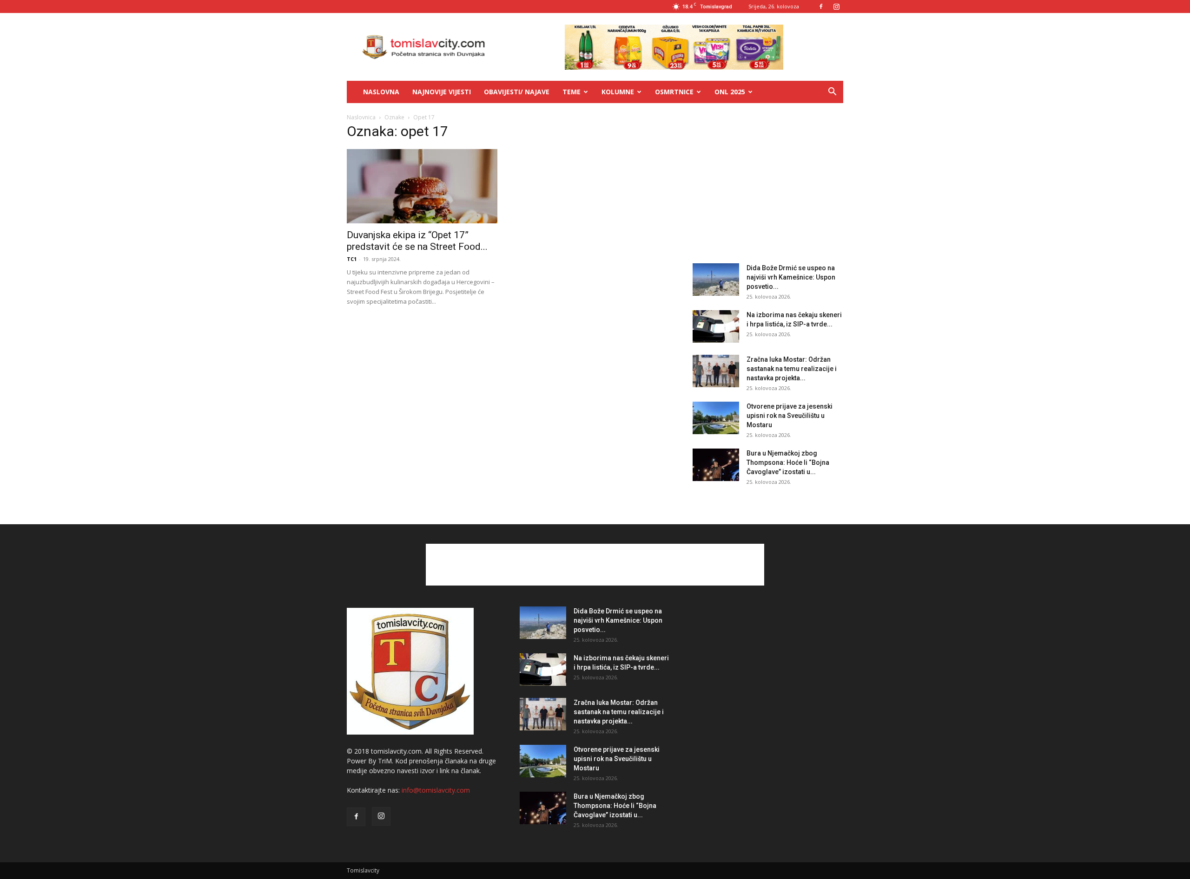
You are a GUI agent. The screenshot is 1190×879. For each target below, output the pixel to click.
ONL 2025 (729, 91)
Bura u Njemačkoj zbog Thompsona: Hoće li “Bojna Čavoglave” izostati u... (788, 462)
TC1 (352, 258)
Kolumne (618, 91)
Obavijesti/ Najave (516, 91)
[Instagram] (836, 6)
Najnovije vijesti (441, 91)
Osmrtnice (674, 91)
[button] (832, 92)
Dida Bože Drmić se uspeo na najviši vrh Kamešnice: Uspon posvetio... (791, 277)
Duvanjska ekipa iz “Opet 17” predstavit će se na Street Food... (417, 240)
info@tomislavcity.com (436, 790)
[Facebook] (821, 6)
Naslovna (381, 91)
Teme (571, 91)
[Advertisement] (768, 185)
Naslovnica (361, 117)
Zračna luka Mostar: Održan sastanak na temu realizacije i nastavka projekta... (792, 369)
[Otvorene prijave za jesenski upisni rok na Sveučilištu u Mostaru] (716, 418)
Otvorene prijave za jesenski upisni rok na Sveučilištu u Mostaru (790, 416)
